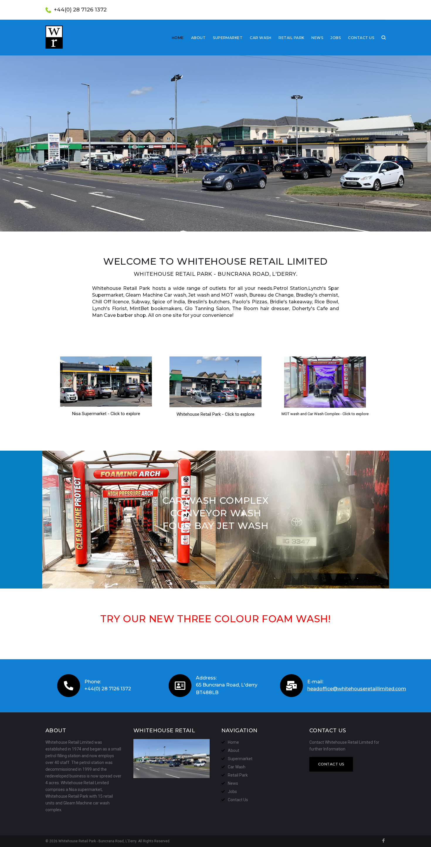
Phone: (92, 681)
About (198, 37)
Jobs (335, 37)
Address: (206, 678)
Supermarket (227, 37)
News (317, 37)
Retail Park (291, 37)
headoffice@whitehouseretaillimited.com (356, 689)
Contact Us (361, 37)
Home (178, 37)
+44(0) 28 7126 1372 (80, 10)
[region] (215, 143)
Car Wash (260, 37)
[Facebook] (383, 841)
